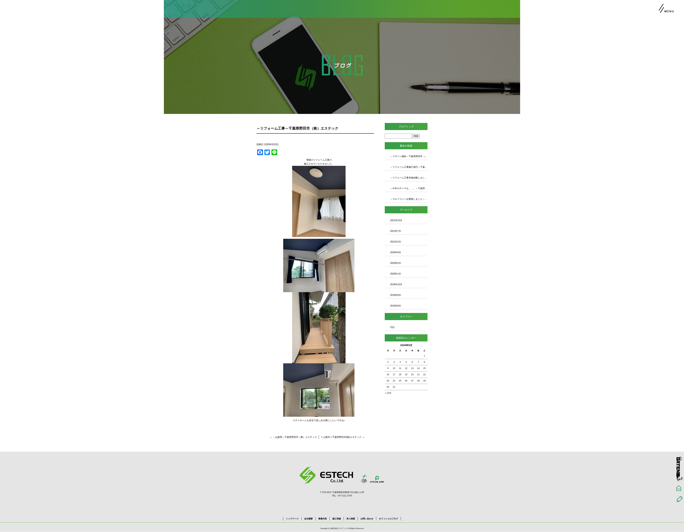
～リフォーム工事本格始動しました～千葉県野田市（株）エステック (409, 177)
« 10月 (388, 393)
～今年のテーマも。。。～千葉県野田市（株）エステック (409, 188)
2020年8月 (395, 252)
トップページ (292, 518)
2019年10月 (396, 284)
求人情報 (350, 518)
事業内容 (322, 518)
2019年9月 (395, 295)
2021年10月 (396, 220)
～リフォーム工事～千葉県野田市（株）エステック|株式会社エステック (653, 23)
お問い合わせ (367, 518)
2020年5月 (395, 263)
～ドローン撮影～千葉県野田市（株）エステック (409, 156)
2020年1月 (395, 273)
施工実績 (336, 518)
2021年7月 (395, 231)
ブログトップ (406, 126)
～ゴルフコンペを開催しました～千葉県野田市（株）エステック (409, 199)
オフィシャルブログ (388, 518)
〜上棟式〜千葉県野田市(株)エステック (342, 437)
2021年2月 (395, 241)
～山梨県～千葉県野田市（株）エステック (293, 437)
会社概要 (308, 518)
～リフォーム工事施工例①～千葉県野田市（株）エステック (409, 167)
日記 (392, 327)
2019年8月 (395, 305)
